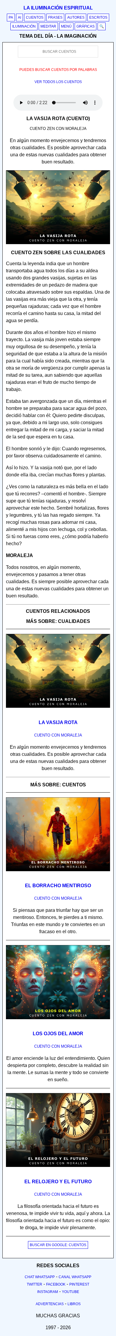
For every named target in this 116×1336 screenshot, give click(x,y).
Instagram (47, 1292)
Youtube (70, 1292)
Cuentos (34, 17)
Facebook (55, 1284)
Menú (66, 26)
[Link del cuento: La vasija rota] (58, 710)
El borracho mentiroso (58, 885)
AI (19, 17)
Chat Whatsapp (40, 1277)
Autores (75, 17)
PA (11, 17)
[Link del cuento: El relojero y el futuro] (58, 1169)
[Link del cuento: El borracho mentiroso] (58, 873)
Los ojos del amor (58, 1033)
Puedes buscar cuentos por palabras (58, 70)
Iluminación (24, 26)
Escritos (98, 17)
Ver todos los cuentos (58, 82)
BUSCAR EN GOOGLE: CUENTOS (58, 1245)
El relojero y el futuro (58, 1181)
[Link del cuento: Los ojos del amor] (58, 1021)
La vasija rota (58, 722)
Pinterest (79, 1284)
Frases (55, 17)
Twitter (34, 1284)
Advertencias (50, 1304)
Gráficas (85, 26)
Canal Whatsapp (75, 1277)
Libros (74, 1304)
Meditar (48, 26)
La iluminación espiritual (58, 7)
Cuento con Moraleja (58, 735)
